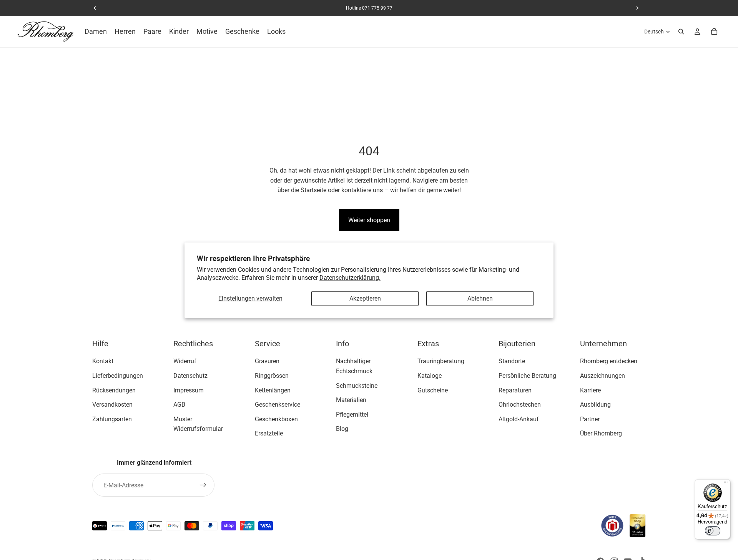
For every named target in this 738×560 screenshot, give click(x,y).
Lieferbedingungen (117, 375)
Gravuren (267, 361)
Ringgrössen (272, 375)
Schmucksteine (356, 385)
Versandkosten (112, 404)
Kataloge (429, 375)
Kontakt (102, 361)
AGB (179, 404)
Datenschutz (190, 375)
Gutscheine (432, 390)
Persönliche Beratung (527, 375)
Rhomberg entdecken (608, 361)
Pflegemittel (352, 414)
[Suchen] (681, 31)
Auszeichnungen (602, 375)
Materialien (351, 400)
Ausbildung (595, 404)
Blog (342, 428)
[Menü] (725, 484)
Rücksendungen (114, 390)
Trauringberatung (440, 361)
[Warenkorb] (714, 31)
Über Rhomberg (601, 433)
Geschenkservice (277, 404)
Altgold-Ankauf (519, 419)
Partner (590, 419)
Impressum (188, 390)
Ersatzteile (269, 433)
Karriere (590, 390)
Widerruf (184, 361)
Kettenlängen (273, 390)
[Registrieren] (203, 485)
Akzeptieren (365, 298)
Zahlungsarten (112, 419)
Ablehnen (480, 298)
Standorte (512, 361)
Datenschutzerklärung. (350, 277)
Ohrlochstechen (520, 404)
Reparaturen (515, 390)
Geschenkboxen (276, 419)
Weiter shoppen (369, 220)
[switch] (712, 530)
